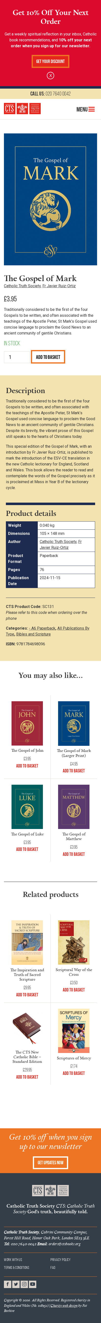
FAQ (53, 1267)
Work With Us (13, 1260)
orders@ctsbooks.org (58, 1243)
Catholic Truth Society (22, 286)
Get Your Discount (50, 61)
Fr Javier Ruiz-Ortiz (59, 286)
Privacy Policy (60, 1260)
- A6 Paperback (42, 628)
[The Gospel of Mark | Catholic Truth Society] (22, 108)
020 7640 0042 (50, 93)
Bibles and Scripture (33, 634)
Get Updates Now (50, 1162)
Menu (82, 109)
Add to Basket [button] (27, 765)
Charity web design (63, 1305)
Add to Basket (48, 357)
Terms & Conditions (16, 1267)
